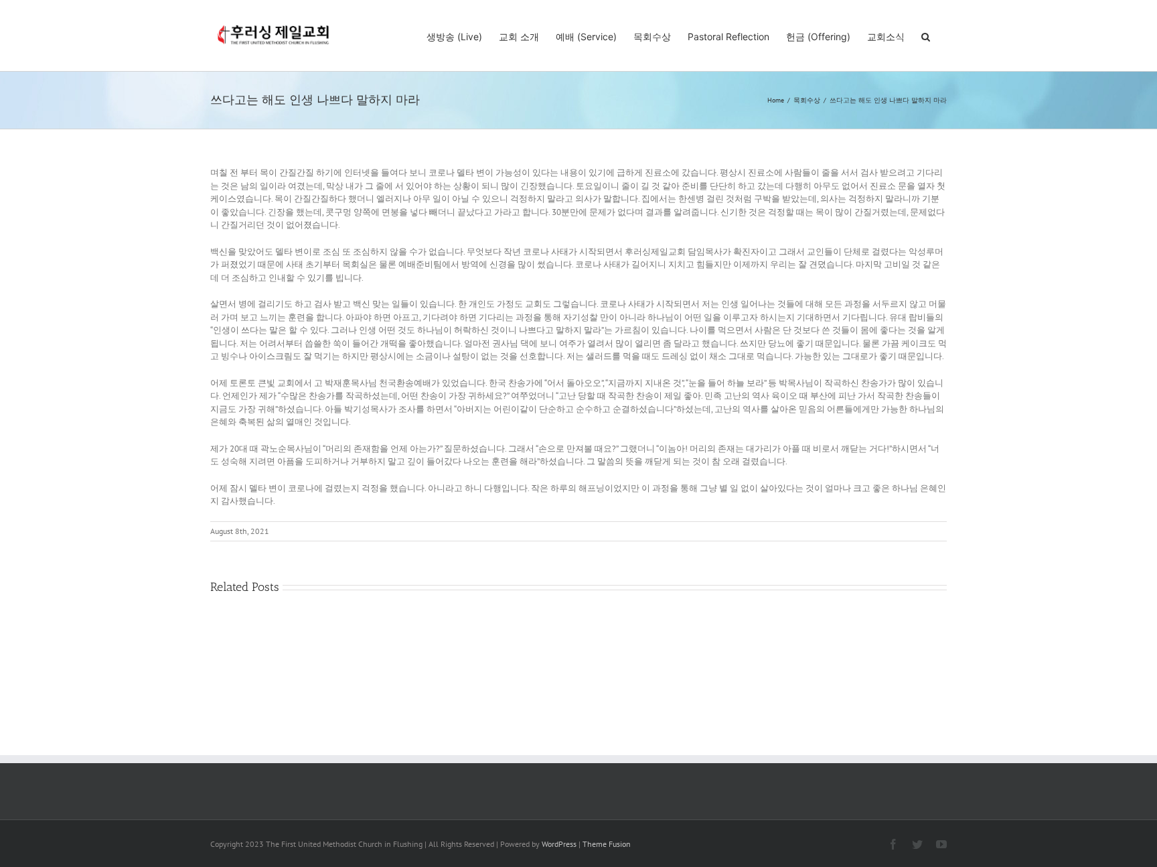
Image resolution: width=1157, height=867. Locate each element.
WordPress (559, 844)
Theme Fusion (607, 844)
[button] (925, 35)
